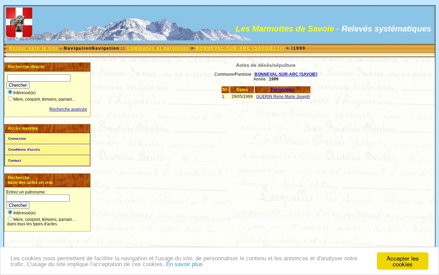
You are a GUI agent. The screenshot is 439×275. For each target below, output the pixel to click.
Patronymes (283, 89)
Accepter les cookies (403, 261)
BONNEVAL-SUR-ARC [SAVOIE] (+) (240, 48)
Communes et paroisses (158, 48)
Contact (14, 160)
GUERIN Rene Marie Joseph (283, 96)
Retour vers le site (33, 48)
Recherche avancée (68, 109)
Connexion (17, 138)
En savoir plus (184, 264)
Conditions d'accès (24, 149)
